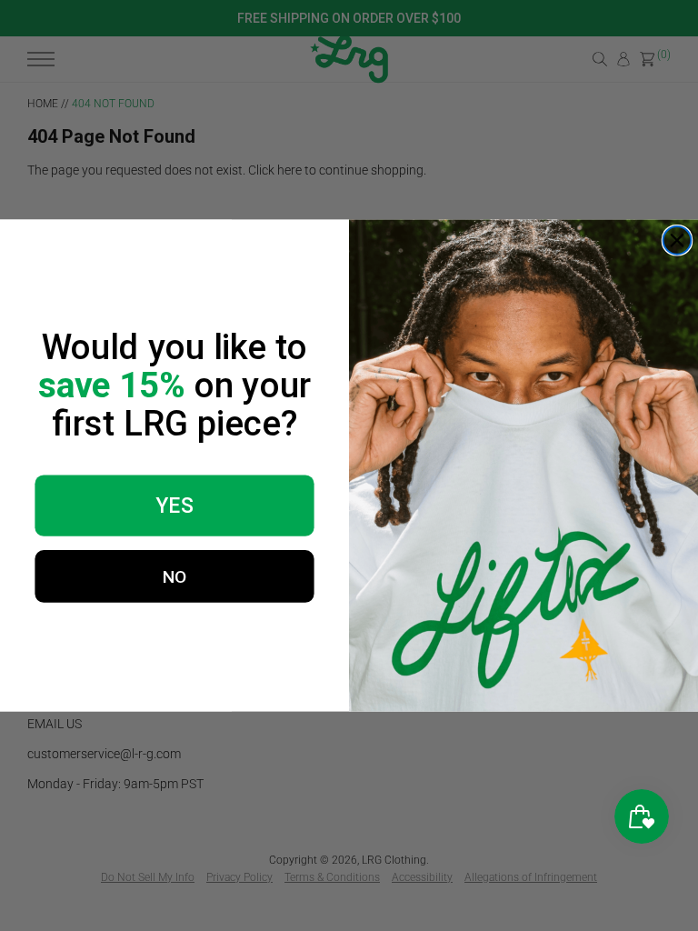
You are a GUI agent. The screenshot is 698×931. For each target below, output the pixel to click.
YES (174, 506)
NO (175, 576)
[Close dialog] (677, 240)
